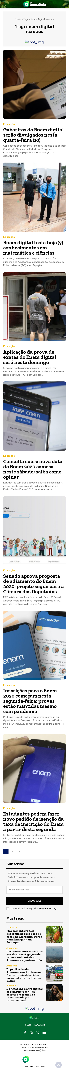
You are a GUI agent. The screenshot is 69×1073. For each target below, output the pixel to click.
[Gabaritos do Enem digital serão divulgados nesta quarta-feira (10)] (34, 84)
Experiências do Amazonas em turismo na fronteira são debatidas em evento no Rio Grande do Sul (24, 975)
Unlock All (34, 900)
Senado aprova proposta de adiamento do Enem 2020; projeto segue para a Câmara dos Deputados (33, 584)
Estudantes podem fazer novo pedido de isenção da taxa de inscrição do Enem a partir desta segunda (33, 821)
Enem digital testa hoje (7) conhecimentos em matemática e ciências (33, 247)
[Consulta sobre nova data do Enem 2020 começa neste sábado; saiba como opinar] (34, 416)
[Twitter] (37, 1033)
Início (18, 19)
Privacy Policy (47, 908)
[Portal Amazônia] (34, 4)
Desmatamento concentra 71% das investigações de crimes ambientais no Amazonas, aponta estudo (24, 956)
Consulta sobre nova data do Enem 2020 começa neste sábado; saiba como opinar (32, 469)
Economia (11, 927)
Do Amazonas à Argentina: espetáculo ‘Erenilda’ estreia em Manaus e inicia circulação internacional (24, 994)
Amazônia (11, 966)
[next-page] (19, 851)
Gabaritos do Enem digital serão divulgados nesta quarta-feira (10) (33, 135)
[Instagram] (31, 1033)
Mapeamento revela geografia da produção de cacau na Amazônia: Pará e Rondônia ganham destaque (24, 936)
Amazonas (11, 948)
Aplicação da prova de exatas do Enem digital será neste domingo (29, 357)
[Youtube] (44, 1033)
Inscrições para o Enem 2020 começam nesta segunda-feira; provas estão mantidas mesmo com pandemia (30, 701)
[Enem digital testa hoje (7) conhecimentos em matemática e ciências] (34, 197)
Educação (9, 124)
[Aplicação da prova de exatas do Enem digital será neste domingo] (34, 306)
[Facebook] (24, 1033)
